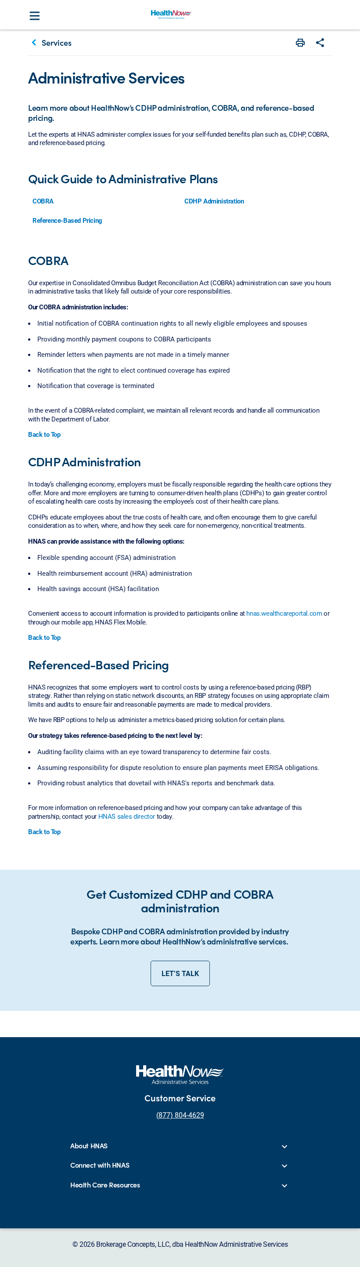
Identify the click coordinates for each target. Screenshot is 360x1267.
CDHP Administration (214, 200)
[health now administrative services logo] (171, 14)
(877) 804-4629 (180, 1114)
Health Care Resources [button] (105, 1185)
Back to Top (44, 434)
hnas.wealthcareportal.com (284, 613)
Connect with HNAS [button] (99, 1165)
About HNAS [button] (89, 1146)
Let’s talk (180, 973)
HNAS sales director (126, 816)
